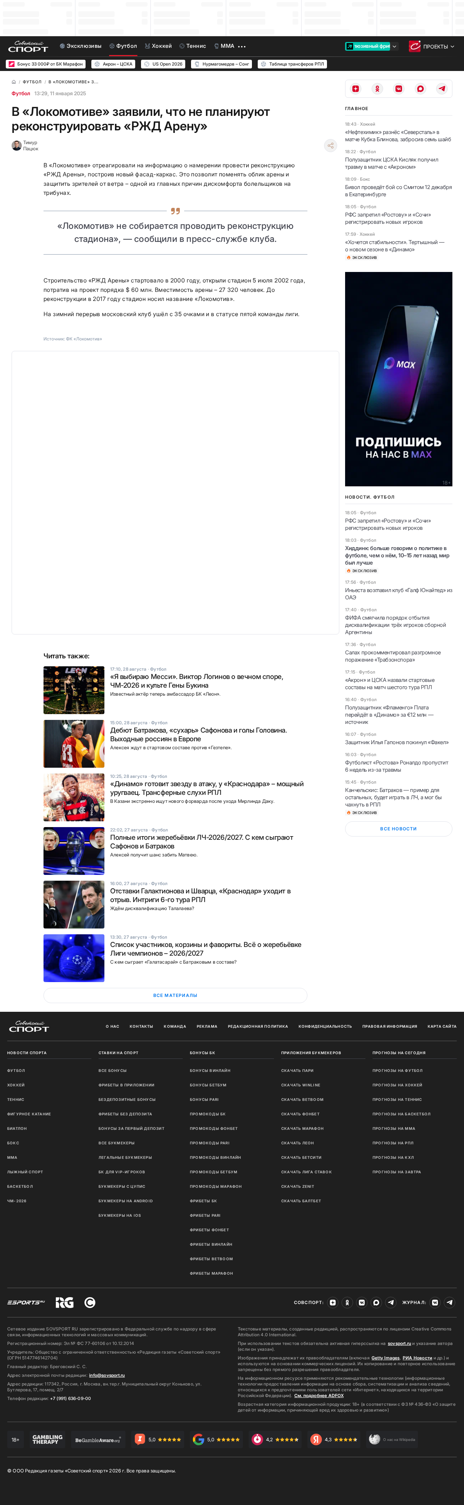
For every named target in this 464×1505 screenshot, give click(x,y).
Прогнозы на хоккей (398, 1085)
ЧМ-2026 (16, 1201)
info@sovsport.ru (107, 1375)
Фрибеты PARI (205, 1215)
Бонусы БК (202, 1053)
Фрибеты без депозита (125, 1114)
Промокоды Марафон (216, 1186)
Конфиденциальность (325, 1026)
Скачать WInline (300, 1085)
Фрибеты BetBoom (211, 1259)
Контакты (142, 1026)
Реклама (207, 1026)
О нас (112, 1026)
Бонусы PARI (204, 1099)
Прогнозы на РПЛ (393, 1143)
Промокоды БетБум (213, 1172)
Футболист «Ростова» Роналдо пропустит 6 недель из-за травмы (396, 766)
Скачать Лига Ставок (306, 1172)
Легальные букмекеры (125, 1157)
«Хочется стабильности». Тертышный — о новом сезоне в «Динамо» (394, 246)
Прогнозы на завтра (397, 1172)
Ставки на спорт (118, 1053)
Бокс (13, 1143)
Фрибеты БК (203, 1201)
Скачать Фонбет (300, 1114)
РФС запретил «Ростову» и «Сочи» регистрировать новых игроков (388, 218)
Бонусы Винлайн (210, 1070)
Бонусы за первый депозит (132, 1128)
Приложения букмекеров (311, 1053)
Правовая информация (389, 1026)
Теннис (15, 1099)
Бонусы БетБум (208, 1085)
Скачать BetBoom (302, 1099)
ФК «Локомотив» (84, 338)
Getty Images (386, 1358)
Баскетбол (20, 1186)
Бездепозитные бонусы (127, 1099)
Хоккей (16, 1085)
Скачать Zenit (298, 1186)
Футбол (21, 93)
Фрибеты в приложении (126, 1085)
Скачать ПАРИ (297, 1070)
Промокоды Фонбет (214, 1128)
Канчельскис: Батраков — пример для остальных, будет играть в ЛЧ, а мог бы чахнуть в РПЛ (393, 797)
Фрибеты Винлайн (211, 1244)
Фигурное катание (29, 1114)
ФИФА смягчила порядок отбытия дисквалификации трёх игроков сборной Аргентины (395, 625)
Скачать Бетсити (301, 1157)
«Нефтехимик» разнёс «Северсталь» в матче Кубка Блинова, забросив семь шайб (398, 136)
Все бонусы (113, 1070)
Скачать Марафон (302, 1128)
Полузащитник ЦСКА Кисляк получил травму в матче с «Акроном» (391, 163)
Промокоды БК (208, 1114)
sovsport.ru (399, 1343)
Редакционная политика (258, 1026)
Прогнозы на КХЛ (393, 1157)
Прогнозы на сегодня (399, 1053)
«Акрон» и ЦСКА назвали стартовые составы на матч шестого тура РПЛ (389, 683)
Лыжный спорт (25, 1172)
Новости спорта (27, 1053)
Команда (175, 1026)
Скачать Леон (297, 1143)
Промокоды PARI (210, 1143)
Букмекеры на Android (126, 1201)
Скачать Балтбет (301, 1201)
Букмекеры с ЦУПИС (122, 1186)
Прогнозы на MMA (394, 1128)
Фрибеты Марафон (211, 1273)
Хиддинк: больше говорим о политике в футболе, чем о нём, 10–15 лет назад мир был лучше (397, 555)
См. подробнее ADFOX (319, 1395)
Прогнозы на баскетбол (402, 1114)
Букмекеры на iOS (120, 1215)
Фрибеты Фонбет (209, 1230)
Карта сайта (442, 1026)
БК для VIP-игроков (122, 1172)
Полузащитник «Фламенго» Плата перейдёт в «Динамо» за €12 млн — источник (389, 714)
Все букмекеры (117, 1143)
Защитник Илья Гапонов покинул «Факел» (396, 742)
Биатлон (17, 1128)
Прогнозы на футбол (398, 1070)
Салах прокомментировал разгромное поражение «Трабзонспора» (393, 656)
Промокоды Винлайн (215, 1157)
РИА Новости (417, 1358)
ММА (12, 1157)
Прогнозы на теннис (397, 1099)
